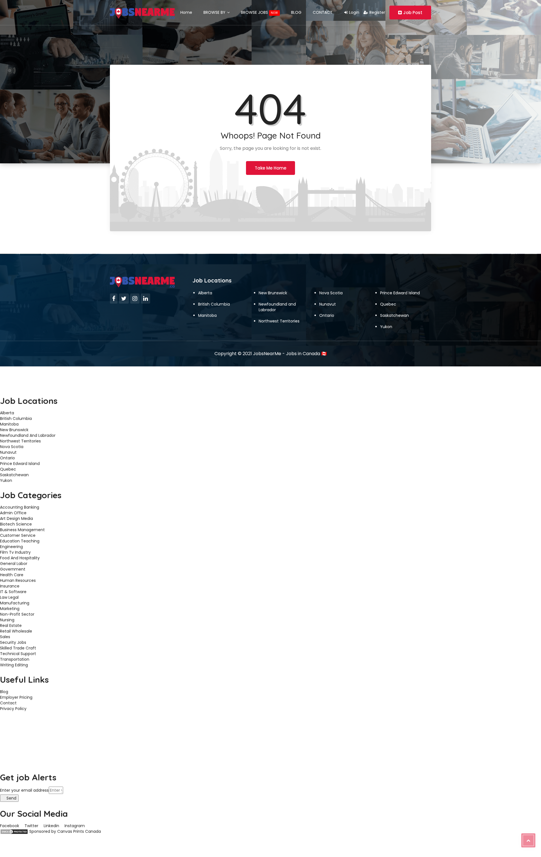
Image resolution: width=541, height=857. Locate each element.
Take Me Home (270, 168)
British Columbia (214, 304)
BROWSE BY (215, 12)
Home (186, 12)
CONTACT (322, 12)
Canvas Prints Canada (79, 831)
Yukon (386, 327)
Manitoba (207, 315)
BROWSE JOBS (259, 12)
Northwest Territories (279, 321)
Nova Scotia (331, 293)
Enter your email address (24, 790)
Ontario (326, 315)
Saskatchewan (394, 315)
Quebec (388, 304)
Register (377, 12)
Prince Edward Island (400, 293)
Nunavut (327, 304)
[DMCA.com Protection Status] (14, 831)
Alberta (205, 293)
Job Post (412, 12)
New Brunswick (273, 293)
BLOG (296, 12)
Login (354, 12)
